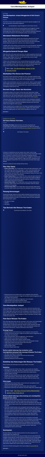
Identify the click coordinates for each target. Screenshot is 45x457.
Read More (6, 111)
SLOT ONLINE (5, 13)
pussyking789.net (34, 445)
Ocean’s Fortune (22, 107)
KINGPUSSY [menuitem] (18, 31)
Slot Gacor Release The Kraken (13, 120)
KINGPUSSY (11, 163)
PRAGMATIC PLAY (6, 118)
